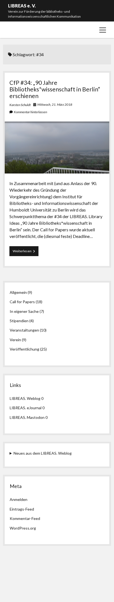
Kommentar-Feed (25, 518)
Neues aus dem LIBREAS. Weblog (43, 453)
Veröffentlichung (24, 349)
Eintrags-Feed (22, 509)
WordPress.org (23, 528)
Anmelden (18, 499)
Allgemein (18, 292)
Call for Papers (22, 301)
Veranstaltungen (24, 330)
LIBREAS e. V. (22, 5)
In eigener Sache (24, 311)
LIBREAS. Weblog (25, 398)
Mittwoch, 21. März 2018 (54, 104)
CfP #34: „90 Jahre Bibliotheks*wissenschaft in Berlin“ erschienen (54, 89)
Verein (15, 339)
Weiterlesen (25, 252)
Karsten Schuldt (20, 105)
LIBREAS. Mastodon (27, 417)
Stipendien (19, 320)
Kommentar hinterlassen (30, 112)
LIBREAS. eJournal (26, 407)
